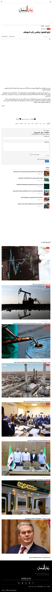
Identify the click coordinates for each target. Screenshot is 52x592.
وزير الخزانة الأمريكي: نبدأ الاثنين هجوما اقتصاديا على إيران (39, 557)
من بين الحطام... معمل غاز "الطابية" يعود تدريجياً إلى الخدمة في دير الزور (36, 401)
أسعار (32, 123)
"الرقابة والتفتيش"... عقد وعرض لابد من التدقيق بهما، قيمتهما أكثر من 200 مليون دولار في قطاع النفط (31, 323)
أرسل (47, 161)
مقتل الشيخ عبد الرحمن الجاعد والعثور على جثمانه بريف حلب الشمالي (30, 204)
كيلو (25, 123)
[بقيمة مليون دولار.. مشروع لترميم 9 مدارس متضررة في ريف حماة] (26, 475)
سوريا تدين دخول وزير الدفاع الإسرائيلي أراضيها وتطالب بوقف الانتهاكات (29, 184)
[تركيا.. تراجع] (26, 280)
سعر (40, 123)
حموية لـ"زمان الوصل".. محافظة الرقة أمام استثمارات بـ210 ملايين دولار (37, 518)
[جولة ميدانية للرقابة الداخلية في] (26, 436)
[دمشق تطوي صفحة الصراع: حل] (46, 195)
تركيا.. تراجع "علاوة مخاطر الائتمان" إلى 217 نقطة (41, 284)
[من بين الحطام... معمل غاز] (26, 397)
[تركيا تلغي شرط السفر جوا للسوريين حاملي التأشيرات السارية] (46, 201)
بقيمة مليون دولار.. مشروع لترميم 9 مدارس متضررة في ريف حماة (38, 479)
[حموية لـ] (26, 514)
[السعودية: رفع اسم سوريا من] (46, 182)
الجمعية (36, 123)
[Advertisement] (26, 83)
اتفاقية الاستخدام (40, 586)
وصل (29, 123)
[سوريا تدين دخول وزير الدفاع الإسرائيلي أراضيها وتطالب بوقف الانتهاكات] (46, 188)
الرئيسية (47, 26)
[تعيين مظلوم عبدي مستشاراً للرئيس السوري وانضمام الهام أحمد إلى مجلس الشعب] (46, 176)
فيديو (35, 586)
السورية (16, 123)
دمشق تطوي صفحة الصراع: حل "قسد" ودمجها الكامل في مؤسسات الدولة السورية (28, 191)
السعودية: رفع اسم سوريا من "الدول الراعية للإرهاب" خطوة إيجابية (30, 178)
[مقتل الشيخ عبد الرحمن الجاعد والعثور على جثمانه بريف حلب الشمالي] (46, 208)
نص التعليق (47, 142)
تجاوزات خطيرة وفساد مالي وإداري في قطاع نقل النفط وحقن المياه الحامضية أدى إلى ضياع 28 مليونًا (32, 362)
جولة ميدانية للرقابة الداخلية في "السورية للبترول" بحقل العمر (38, 440)
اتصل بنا (29, 586)
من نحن (45, 586)
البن (44, 123)
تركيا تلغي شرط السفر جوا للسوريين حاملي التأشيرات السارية (32, 197)
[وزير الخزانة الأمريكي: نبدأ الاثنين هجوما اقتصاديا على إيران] (26, 553)
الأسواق (21, 123)
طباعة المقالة (4, 36)
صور (33, 586)
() (32, 118)
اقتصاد (42, 26)
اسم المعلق (46, 136)
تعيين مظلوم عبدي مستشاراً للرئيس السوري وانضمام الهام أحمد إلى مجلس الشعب (28, 171)
